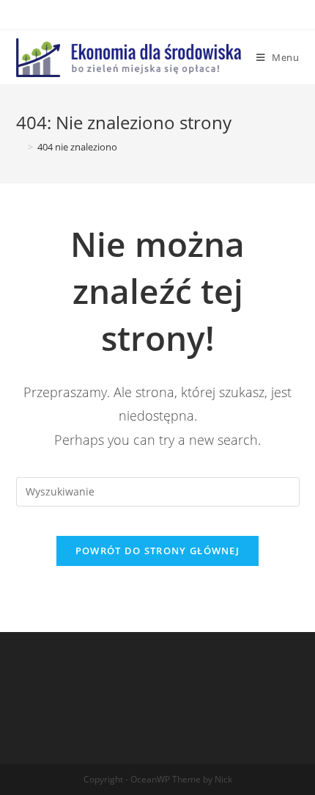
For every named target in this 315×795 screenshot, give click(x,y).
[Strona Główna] (19, 146)
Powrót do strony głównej (157, 550)
